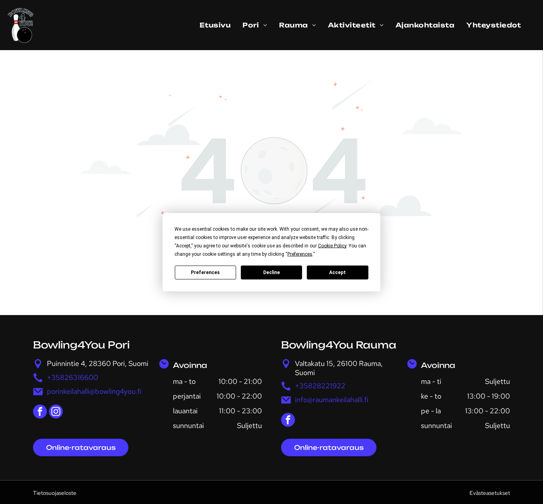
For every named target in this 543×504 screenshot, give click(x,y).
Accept (337, 272)
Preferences (205, 272)
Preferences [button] (299, 254)
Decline (271, 272)
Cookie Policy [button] (332, 245)
